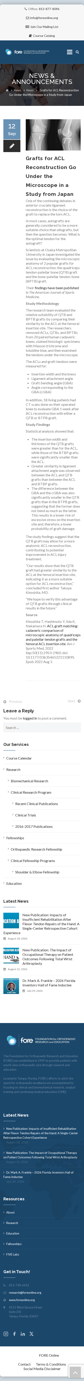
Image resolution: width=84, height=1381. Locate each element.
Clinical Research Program (31, 792)
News (17, 90)
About (10, 1212)
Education (14, 883)
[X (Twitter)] (31, 1334)
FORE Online (49, 1355)
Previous (15, 701)
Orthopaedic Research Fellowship (36, 849)
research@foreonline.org (25, 1292)
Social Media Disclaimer (42, 1368)
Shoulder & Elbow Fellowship (37, 872)
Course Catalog (44, 36)
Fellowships (15, 838)
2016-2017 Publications (34, 826)
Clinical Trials (25, 815)
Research (13, 769)
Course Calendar (19, 758)
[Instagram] (5, 1334)
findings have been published (57, 288)
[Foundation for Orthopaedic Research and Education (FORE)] (28, 52)
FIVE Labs (12, 1254)
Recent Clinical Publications (36, 803)
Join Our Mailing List (44, 27)
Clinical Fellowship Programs (33, 860)
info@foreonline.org (44, 18)
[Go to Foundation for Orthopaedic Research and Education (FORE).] (7, 90)
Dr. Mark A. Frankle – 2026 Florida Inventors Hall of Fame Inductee (48, 982)
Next (71, 701)
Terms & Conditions (51, 1364)
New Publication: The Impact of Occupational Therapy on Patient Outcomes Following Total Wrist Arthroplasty (47, 956)
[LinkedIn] (22, 1334)
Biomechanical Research (29, 781)
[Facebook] (14, 1334)
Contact (24, 1364)
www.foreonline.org (22, 1300)
